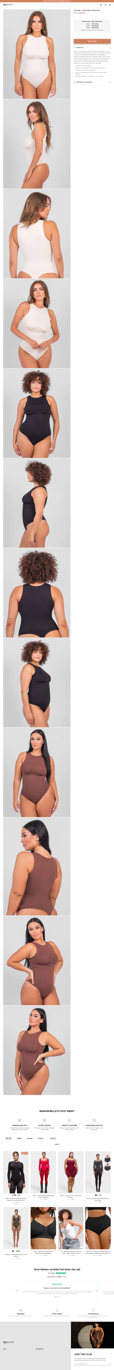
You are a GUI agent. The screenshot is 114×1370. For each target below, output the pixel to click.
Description (79, 47)
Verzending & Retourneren (84, 82)
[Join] (109, 1363)
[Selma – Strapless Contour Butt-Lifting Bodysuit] (70, 1172)
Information (39, 1349)
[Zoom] (6, 95)
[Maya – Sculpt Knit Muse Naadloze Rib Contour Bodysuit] (43, 1172)
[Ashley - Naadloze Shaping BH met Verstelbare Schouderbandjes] (43, 1228)
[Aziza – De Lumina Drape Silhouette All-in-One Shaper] (98, 1172)
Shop (4, 1349)
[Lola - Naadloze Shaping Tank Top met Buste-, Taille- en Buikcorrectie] (70, 1228)
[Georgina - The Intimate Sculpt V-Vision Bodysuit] (16, 1228)
